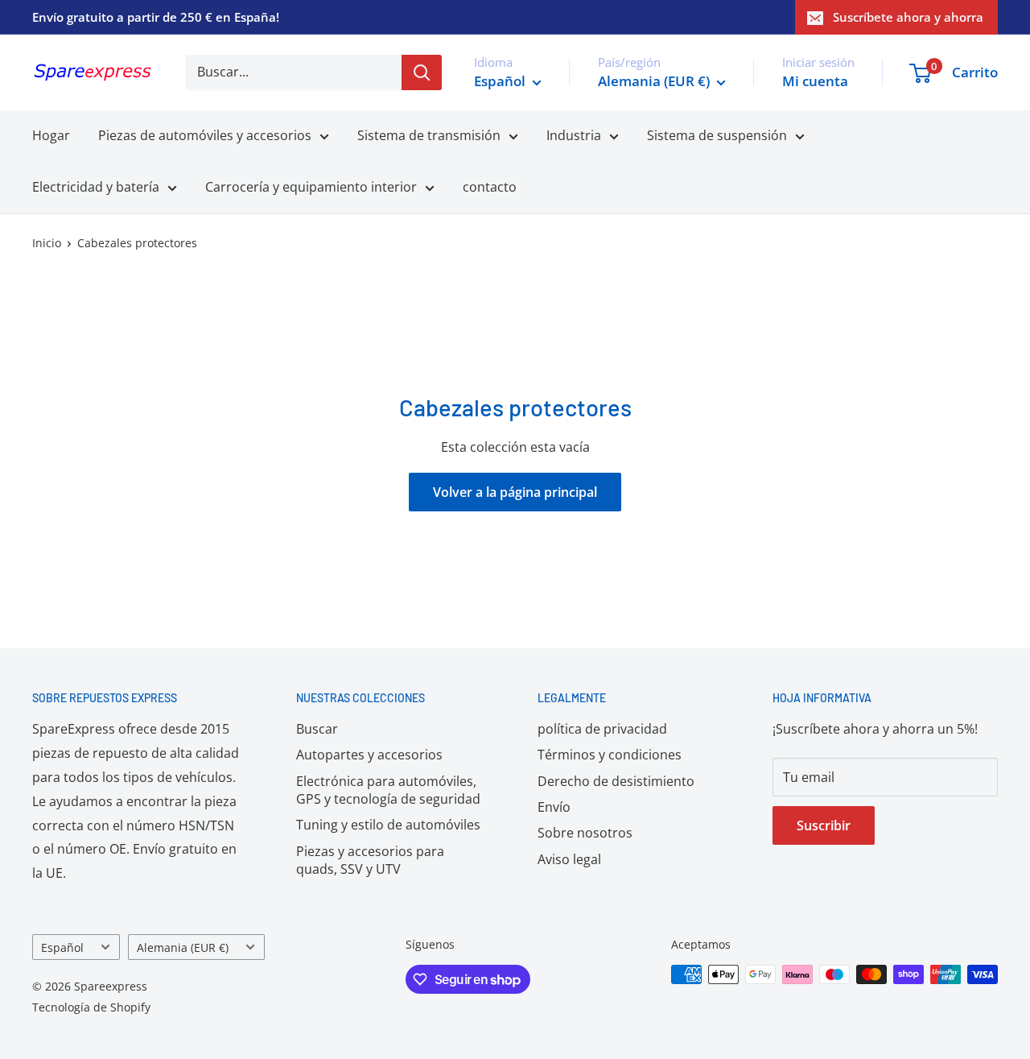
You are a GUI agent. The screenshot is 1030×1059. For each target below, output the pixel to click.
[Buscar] (422, 72)
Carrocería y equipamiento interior (311, 187)
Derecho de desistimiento (616, 781)
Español (62, 947)
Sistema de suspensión (717, 135)
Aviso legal (569, 859)
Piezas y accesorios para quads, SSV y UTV (370, 860)
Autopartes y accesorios (369, 754)
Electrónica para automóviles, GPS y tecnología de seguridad (388, 790)
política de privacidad (602, 729)
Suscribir (824, 825)
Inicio (46, 242)
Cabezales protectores (137, 242)
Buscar (317, 729)
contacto (490, 187)
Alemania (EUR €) (183, 947)
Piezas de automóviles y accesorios (204, 135)
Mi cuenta (815, 81)
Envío (554, 807)
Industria (573, 135)
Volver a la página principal (515, 492)
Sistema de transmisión (429, 135)
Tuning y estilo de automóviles (388, 825)
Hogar (51, 135)
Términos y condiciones (610, 754)
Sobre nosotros (585, 833)
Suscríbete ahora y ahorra (908, 17)
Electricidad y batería (95, 187)
